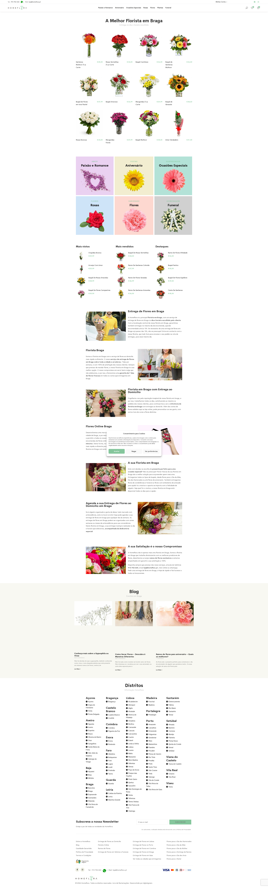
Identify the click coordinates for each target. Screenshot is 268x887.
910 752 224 (15, 2)
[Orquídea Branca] (81, 256)
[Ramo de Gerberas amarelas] (121, 294)
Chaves (171, 774)
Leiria (110, 797)
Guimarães (92, 798)
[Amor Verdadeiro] (178, 123)
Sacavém (131, 786)
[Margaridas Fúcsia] (119, 123)
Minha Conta (221, 2)
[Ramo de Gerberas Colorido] (121, 269)
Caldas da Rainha (115, 793)
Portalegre (152, 715)
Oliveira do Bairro (94, 737)
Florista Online (103, 845)
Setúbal (171, 751)
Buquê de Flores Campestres (99, 290)
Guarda (111, 783)
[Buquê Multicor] (149, 123)
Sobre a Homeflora (83, 841)
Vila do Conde (153, 780)
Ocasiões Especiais (133, 8)
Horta (90, 711)
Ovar (90, 740)
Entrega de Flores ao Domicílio (109, 841)
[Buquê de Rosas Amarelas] (81, 281)
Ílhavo (90, 734)
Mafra (130, 753)
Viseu (171, 787)
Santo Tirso (152, 767)
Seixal (171, 747)
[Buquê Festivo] (160, 269)
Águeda (91, 724)
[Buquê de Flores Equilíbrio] (160, 281)
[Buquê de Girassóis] (178, 85)
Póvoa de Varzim (154, 754)
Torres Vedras (133, 802)
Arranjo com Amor (95, 265)
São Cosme (152, 770)
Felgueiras (152, 734)
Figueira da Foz (114, 731)
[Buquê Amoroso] (119, 85)
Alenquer (131, 705)
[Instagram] (258, 1)
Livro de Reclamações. (121, 883)
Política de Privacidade (84, 852)
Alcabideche (133, 701)
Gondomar (152, 738)
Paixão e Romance (105, 8)
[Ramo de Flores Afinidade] (160, 256)
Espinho (91, 730)
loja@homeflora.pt (35, 2)
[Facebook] (254, 1)
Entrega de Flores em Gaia (143, 855)
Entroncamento (174, 701)
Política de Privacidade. (184, 829)
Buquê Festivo (173, 265)
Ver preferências (151, 451)
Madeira (151, 705)
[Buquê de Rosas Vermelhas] (121, 256)
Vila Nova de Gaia (155, 789)
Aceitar (116, 451)
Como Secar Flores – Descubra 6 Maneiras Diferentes (130, 655)
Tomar (171, 715)
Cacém (131, 737)
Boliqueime (112, 757)
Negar (134, 451)
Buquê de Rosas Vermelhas (138, 253)
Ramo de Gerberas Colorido (138, 265)
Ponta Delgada (93, 714)
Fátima (171, 705)
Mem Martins (133, 760)
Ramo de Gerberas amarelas (139, 290)
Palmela (172, 738)
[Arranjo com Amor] (81, 269)
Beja (90, 775)
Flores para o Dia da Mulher (177, 848)
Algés (130, 708)
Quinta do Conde (175, 744)
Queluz (131, 782)
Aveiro (90, 727)
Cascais (131, 731)
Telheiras (131, 798)
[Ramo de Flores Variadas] (121, 281)
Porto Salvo (132, 779)
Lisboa (130, 747)
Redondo (111, 744)
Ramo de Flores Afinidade (177, 253)
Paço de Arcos (133, 770)
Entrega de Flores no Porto (143, 845)
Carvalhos (152, 728)
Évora (110, 741)
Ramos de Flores (104, 848)
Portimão (111, 770)
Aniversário (119, 8)
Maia (150, 741)
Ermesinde (152, 731)
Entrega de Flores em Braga (143, 852)
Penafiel (151, 751)
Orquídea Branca (94, 253)
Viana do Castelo (175, 764)
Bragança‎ (111, 701)
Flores (152, 8)
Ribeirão (91, 801)
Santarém (172, 711)
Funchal (151, 701)
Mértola (91, 778)
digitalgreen (147, 883)
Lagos (110, 764)
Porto (150, 764)
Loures (130, 750)
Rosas (145, 8)
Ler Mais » (77, 669)
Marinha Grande (114, 800)
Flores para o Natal (174, 859)
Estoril (130, 740)
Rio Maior (172, 708)
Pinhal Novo (173, 741)
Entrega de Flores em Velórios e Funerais (113, 852)
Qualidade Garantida (84, 848)
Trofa (150, 774)
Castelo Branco (114, 715)
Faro (110, 760)
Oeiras (130, 767)
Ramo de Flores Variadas (137, 278)
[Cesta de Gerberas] (160, 294)
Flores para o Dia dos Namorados (179, 841)
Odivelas (131, 763)
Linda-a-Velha (133, 744)
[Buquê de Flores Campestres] (81, 294)
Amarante (152, 724)
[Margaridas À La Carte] (149, 85)
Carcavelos (132, 734)
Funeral (168, 8)
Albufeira (111, 754)
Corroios (172, 731)
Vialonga (131, 811)
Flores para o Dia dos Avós (176, 855)
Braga (90, 791)
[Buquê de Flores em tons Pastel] (89, 85)
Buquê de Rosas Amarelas (98, 278)
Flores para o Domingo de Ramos (179, 852)
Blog (77, 845)
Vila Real (172, 777)
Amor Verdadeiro (171, 140)
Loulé (110, 767)
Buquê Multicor (141, 140)
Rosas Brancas (81, 140)
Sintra (130, 795)
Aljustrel (91, 771)
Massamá (132, 757)
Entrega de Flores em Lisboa (143, 841)
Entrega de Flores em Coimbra (144, 848)
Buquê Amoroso (112, 102)
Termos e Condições (83, 855)
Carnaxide (132, 727)
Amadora (131, 721)
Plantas (160, 8)
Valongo (151, 777)
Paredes (151, 747)
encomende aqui (155, 66)
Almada (171, 724)
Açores (90, 701)
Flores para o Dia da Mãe (176, 845)
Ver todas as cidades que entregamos (147, 859)
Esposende (92, 794)
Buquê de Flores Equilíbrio (177, 278)
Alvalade (131, 711)
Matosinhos (152, 744)
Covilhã (111, 718)
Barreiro (172, 728)
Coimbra (111, 728)
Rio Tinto (151, 757)
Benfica (131, 724)
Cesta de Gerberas (175, 290)
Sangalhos (92, 744)
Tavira (110, 774)
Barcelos (91, 788)
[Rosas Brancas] (89, 123)
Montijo (171, 734)
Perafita (151, 760)
